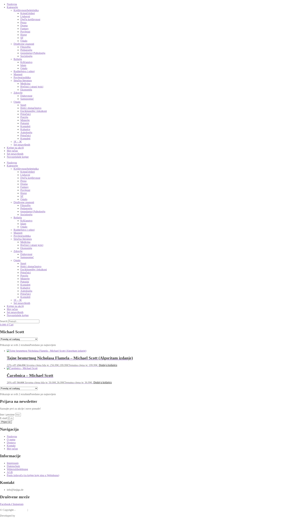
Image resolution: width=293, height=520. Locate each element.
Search (3, 321)
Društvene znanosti (24, 43)
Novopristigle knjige (18, 156)
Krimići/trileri (27, 13)
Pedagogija (26, 50)
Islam (23, 65)
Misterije (25, 120)
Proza (23, 22)
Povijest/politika (22, 77)
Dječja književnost (30, 19)
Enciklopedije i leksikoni (33, 111)
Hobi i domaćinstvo (30, 108)
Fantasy (24, 28)
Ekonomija (26, 89)
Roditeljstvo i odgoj (24, 71)
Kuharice (25, 129)
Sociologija (26, 56)
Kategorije (12, 7)
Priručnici (25, 114)
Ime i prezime (7, 414)
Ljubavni (25, 16)
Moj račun (12, 150)
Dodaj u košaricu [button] (108, 365)
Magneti (18, 74)
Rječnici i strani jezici (31, 86)
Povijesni (25, 31)
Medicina (25, 83)
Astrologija (26, 132)
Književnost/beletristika (26, 10)
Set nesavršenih (22, 144)
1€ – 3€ (18, 141)
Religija (18, 59)
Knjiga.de (21, 509)
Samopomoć (27, 98)
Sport (23, 104)
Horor (23, 34)
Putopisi (24, 123)
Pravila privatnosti (38, 509)
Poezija (24, 117)
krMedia (20, 515)
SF (21, 37)
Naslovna (12, 4)
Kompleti (25, 126)
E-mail (4, 418)
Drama (24, 25)
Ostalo (23, 40)
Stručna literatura (23, 80)
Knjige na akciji (15, 147)
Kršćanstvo (26, 62)
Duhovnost (26, 95)
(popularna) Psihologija (32, 53)
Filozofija (25, 46)
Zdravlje (18, 92)
